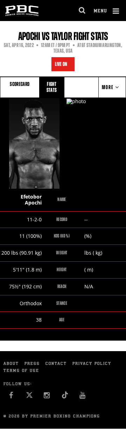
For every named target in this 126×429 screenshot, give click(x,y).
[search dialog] (82, 10)
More (108, 87)
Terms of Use (21, 371)
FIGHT (52, 87)
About (11, 364)
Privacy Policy (91, 364)
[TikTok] (65, 397)
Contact (56, 364)
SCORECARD (19, 84)
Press (32, 364)
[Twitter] (29, 397)
